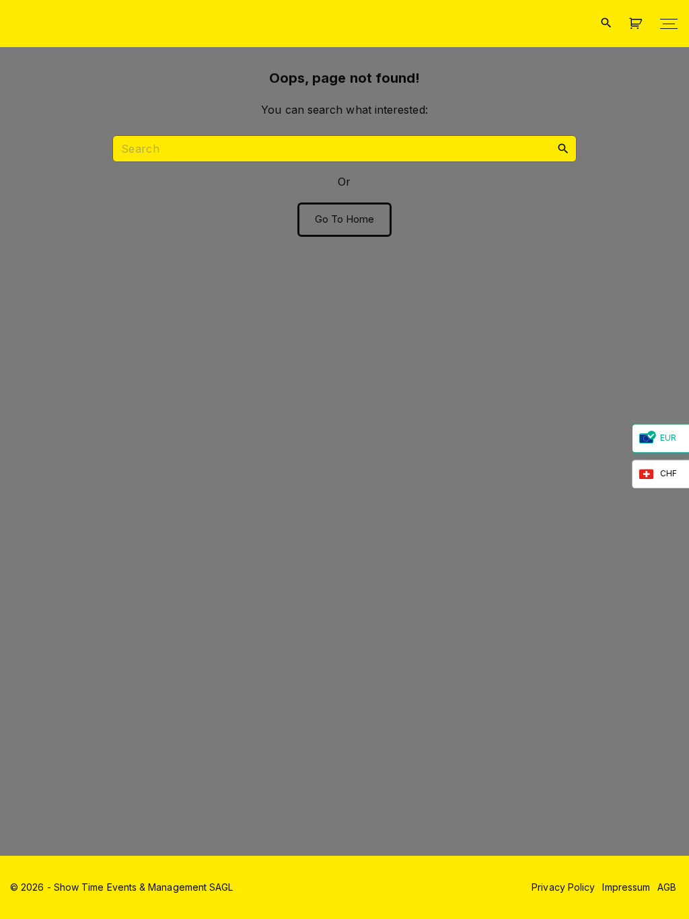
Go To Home (345, 219)
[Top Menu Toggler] (669, 23)
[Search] (563, 148)
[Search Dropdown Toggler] (606, 23)
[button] (638, 23)
